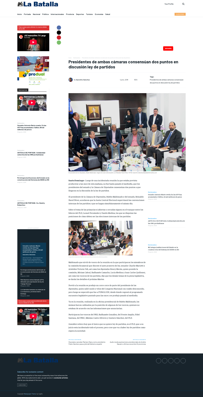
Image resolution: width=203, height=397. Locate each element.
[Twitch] (177, 360)
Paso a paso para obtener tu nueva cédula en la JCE (33, 28)
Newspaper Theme (30, 394)
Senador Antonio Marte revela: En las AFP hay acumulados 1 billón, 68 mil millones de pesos (31, 127)
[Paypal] (170, 360)
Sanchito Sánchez (29, 254)
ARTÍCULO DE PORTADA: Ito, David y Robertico (31, 204)
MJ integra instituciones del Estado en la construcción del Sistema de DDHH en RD (33, 179)
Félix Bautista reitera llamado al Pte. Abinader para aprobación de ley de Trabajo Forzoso (32, 282)
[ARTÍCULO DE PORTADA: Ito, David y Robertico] (33, 216)
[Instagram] (164, 360)
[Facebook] (59, 27)
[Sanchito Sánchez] (71, 80)
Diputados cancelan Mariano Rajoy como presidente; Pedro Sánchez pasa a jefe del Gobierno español (87, 343)
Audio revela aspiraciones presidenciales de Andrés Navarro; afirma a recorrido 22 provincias (128, 343)
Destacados (20, 123)
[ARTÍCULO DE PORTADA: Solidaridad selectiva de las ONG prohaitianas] (33, 166)
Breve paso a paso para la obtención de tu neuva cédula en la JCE (32, 302)
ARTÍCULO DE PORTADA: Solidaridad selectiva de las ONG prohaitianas (31, 154)
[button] (183, 4)
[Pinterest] (59, 37)
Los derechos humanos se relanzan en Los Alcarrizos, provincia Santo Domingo (33, 292)
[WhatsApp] (59, 42)
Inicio (70, 57)
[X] (59, 32)
